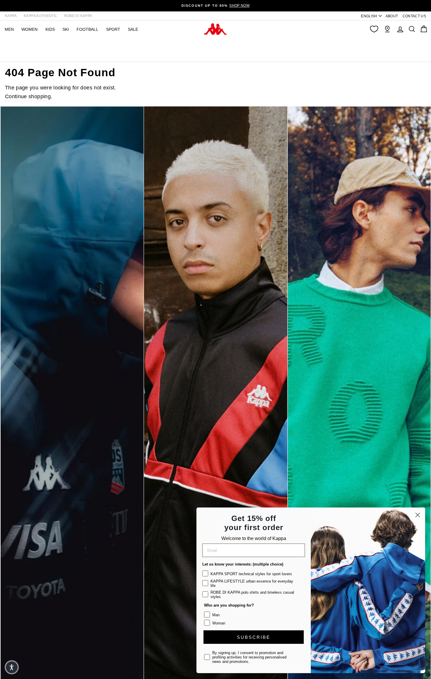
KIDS (50, 29)
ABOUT (392, 16)
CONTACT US (414, 16)
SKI (65, 29)
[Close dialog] (418, 515)
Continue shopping (28, 96)
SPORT (113, 29)
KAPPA (11, 16)
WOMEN (29, 29)
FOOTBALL (87, 29)
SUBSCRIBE (253, 637)
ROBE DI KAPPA (78, 16)
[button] (12, 667)
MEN (9, 29)
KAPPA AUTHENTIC (40, 16)
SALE (133, 29)
